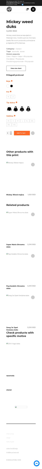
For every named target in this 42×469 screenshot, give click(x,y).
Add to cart (21, 133)
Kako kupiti (10, 442)
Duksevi (18, 49)
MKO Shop (10, 434)
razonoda (15, 51)
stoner (22, 51)
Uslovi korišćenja (12, 448)
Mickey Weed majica (15, 195)
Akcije (8, 438)
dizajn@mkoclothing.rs (13, 3)
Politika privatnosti (12, 452)
